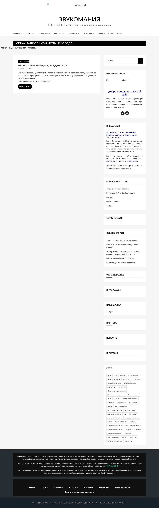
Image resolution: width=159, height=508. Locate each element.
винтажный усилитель (115, 410)
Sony (130, 379)
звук (125, 414)
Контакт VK (110, 161)
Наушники (121, 387)
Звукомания (111, 387)
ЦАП (109, 399)
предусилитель (135, 426)
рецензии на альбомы (133, 429)
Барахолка (87, 33)
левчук (110, 422)
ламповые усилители (115, 418)
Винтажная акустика (114, 383)
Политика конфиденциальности (79, 492)
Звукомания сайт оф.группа (117, 188)
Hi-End (122, 375)
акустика (116, 399)
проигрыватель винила (115, 429)
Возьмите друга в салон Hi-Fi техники (121, 262)
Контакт (109, 197)
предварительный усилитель (117, 426)
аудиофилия (121, 402)
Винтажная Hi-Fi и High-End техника (120, 193)
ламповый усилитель (132, 418)
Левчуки (109, 311)
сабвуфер (127, 433)
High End (117, 379)
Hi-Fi (109, 379)
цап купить (128, 441)
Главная (16, 33)
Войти (119, 33)
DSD (109, 375)
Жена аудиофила (105, 33)
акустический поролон (129, 399)
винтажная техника (121, 406)
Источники (72, 33)
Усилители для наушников (116, 395)
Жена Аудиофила (123, 487)
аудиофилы (133, 402)
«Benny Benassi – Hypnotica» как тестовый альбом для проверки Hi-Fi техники (123, 252)
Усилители (43, 33)
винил (110, 406)
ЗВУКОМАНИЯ (79, 20)
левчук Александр (121, 422)
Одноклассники (112, 201)
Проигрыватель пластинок (116, 391)
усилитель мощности (115, 441)
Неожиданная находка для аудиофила (42, 65)
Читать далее (24, 86)
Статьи (30, 33)
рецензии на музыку (114, 433)
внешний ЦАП (130, 410)
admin (22, 68)
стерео (124, 437)
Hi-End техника (133, 375)
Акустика (57, 33)
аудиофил (111, 402)
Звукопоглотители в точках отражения (121, 240)
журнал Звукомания (114, 414)
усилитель (133, 437)
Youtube (109, 206)
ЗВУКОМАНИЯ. (112, 466)
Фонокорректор (133, 395)
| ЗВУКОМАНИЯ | (76, 502)
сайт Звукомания (113, 437)
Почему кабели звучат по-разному (120, 258)
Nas (124, 379)
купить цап (133, 414)
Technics (137, 379)
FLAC (115, 375)
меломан (132, 422)
